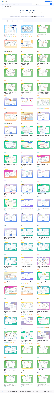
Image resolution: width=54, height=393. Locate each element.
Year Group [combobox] (4, 20)
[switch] (23, 21)
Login (51, 1)
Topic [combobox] (9, 20)
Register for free (47, 1)
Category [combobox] (14, 20)
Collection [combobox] (19, 20)
